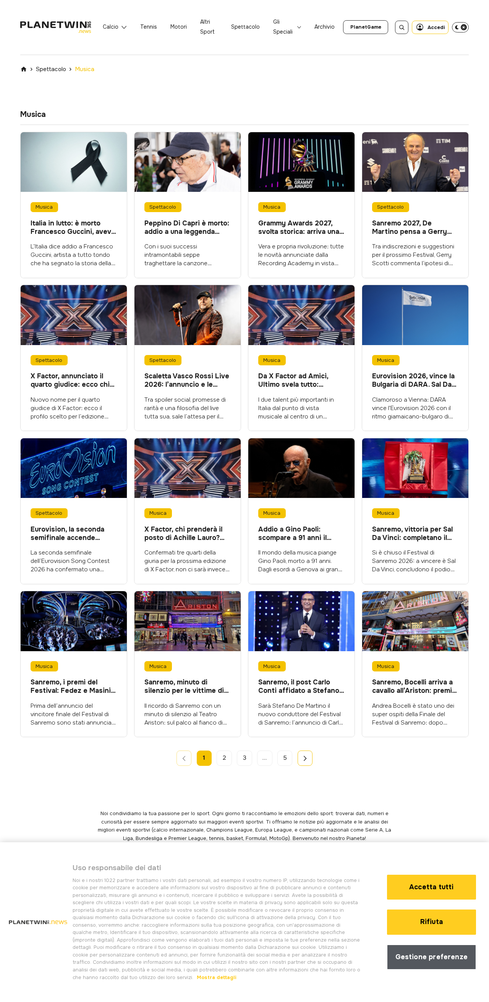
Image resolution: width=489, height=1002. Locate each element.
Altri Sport (207, 26)
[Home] (23, 69)
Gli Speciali (283, 26)
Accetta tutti (431, 887)
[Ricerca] (401, 27)
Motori (178, 26)
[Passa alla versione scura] (460, 27)
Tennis (148, 26)
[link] (365, 27)
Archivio (324, 26)
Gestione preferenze (431, 957)
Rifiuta (431, 922)
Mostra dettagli (215, 977)
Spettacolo (245, 26)
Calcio (110, 26)
